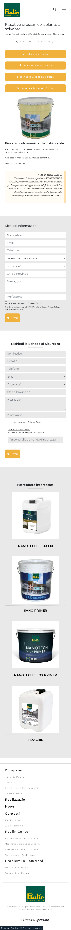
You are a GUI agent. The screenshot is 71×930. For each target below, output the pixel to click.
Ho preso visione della (24, 303)
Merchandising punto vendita (22, 844)
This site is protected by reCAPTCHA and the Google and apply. (34, 308)
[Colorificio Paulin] (12, 9)
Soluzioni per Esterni (17, 873)
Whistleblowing (14, 825)
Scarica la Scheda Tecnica (37, 65)
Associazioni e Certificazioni (21, 788)
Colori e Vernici (14, 793)
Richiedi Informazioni (36, 54)
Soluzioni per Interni (17, 867)
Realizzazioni (17, 799)
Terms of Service (11, 309)
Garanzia (10, 782)
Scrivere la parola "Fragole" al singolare (26, 432)
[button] (54, 9)
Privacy (5, 928)
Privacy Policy (35, 303)
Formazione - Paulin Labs (20, 855)
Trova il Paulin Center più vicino (37, 88)
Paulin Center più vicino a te (22, 838)
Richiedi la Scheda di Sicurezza (37, 76)
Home (8, 34)
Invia (14, 317)
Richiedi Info (12, 820)
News (10, 806)
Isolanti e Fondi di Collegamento (36, 34)
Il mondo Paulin (14, 777)
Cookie (15, 928)
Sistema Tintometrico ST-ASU (22, 849)
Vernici (16, 34)
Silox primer (58, 34)
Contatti (12, 813)
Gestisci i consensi (32, 928)
